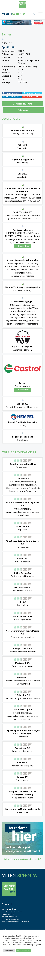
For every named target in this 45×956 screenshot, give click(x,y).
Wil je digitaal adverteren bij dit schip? (22, 859)
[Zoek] (33, 14)
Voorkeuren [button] (8, 950)
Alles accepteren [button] (23, 950)
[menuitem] (33, 14)
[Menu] (40, 14)
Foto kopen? (24, 110)
